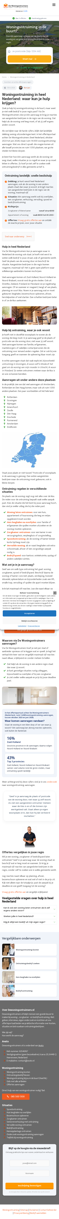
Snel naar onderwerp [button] (14, 236)
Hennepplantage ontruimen (19, 1131)
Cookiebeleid (22, 626)
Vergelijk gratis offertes (29, 630)
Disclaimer (33, 1210)
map (26, 1210)
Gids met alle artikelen (16, 1081)
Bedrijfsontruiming (15, 1128)
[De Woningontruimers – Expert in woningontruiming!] (16, 7)
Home (4, 77)
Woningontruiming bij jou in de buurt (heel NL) (27, 1078)
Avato (41, 1045)
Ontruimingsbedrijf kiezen (18, 1075)
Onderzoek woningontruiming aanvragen (25, 1134)
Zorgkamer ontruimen (17, 1119)
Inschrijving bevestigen (29, 1186)
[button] (55, 593)
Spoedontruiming (14, 1109)
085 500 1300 (17, 1097)
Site (22, 1210)
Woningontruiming (10, 1210)
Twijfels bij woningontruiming (20, 1137)
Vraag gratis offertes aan (30, 220)
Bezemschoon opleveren (18, 1116)
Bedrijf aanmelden (38, 1213)
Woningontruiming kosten (18, 1072)
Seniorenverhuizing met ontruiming (22, 1122)
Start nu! (27, 59)
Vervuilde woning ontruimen (19, 1125)
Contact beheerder (48, 1210)
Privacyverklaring (34, 626)
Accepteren (29, 613)
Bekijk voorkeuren (30, 621)
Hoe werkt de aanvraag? (13, 1035)
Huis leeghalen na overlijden (19, 1112)
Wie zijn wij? (7, 1032)
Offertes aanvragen (15, 1084)
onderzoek (52, 782)
